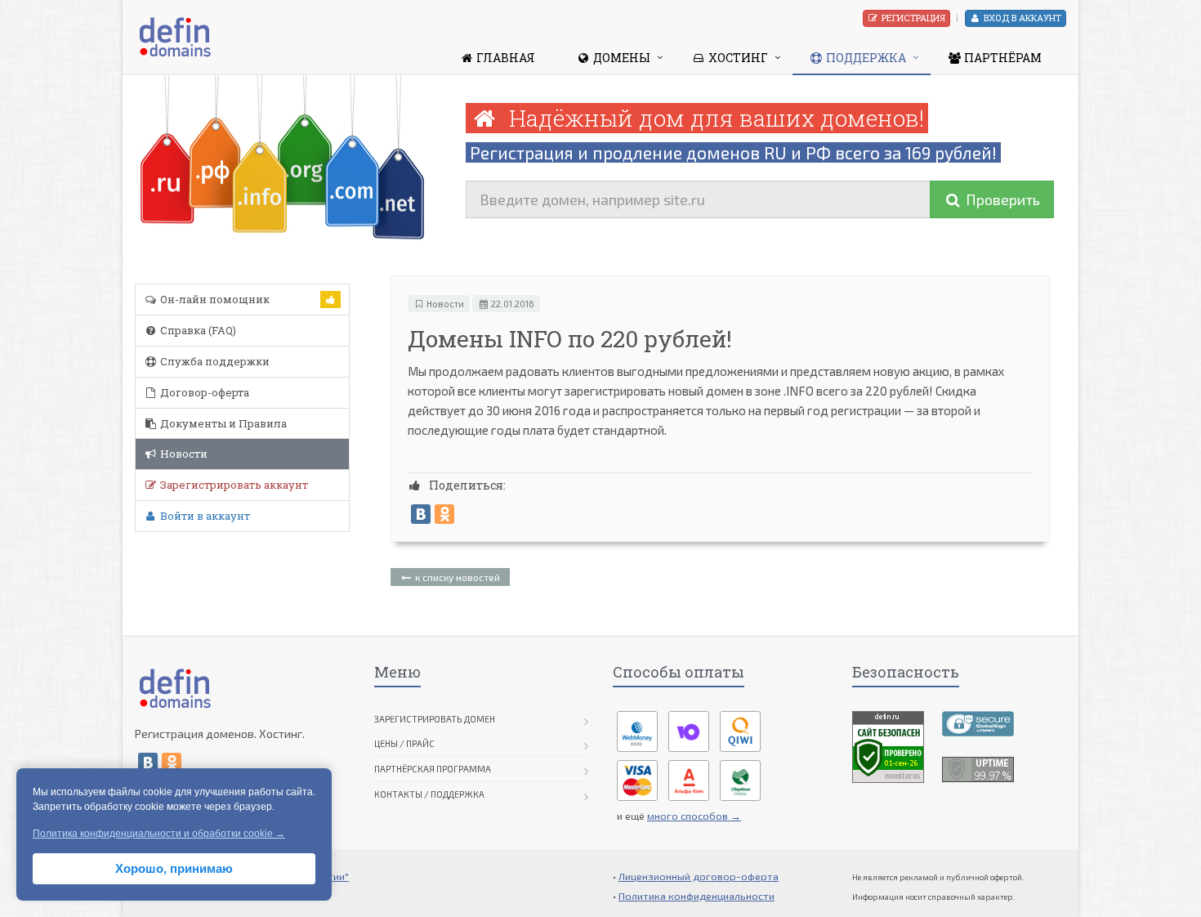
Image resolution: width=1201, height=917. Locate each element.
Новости (183, 453)
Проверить (1001, 199)
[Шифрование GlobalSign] (978, 721)
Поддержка (865, 57)
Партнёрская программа (432, 768)
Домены (620, 57)
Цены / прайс (404, 743)
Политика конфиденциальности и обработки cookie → (159, 833)
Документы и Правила (222, 423)
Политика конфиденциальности (696, 895)
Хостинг (737, 57)
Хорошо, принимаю (174, 868)
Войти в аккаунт (204, 515)
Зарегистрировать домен (434, 718)
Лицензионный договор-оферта (698, 876)
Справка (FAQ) (197, 330)
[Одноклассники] (444, 514)
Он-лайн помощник (214, 299)
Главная (504, 57)
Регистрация (912, 17)
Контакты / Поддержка (429, 794)
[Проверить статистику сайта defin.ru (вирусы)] (888, 744)
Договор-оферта (203, 392)
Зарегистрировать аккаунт (233, 484)
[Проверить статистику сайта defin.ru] (978, 767)
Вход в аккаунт (1021, 17)
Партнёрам (1002, 57)
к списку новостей (456, 577)
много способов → (694, 815)
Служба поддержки (214, 361)
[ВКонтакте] (421, 514)
